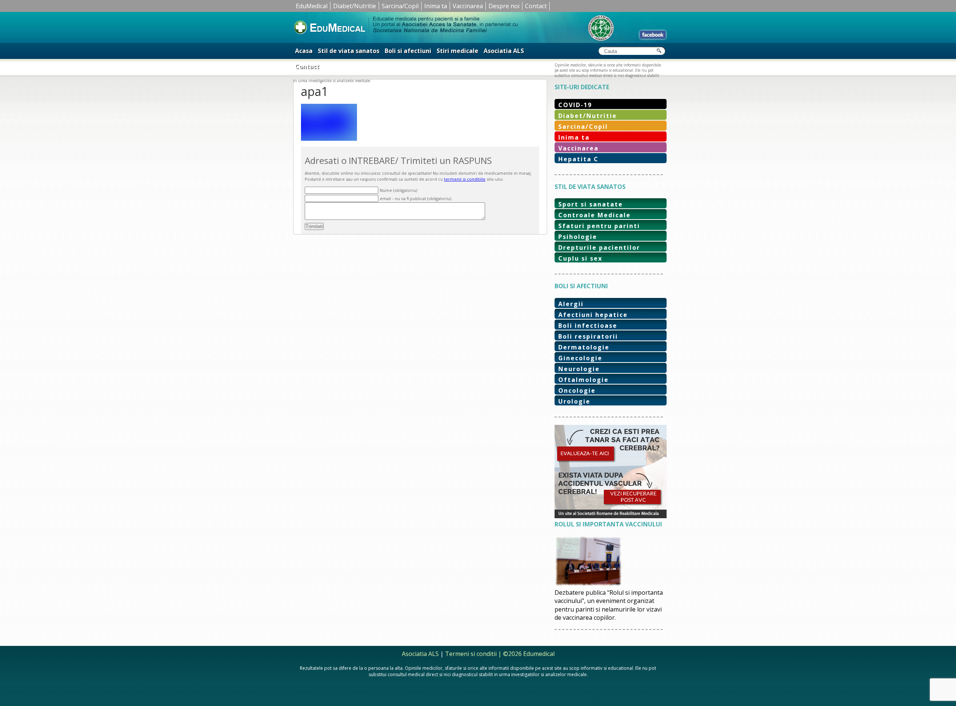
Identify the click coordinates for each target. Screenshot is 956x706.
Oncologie (577, 390)
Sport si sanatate (590, 204)
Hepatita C (578, 159)
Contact (536, 6)
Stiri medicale (457, 51)
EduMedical (312, 6)
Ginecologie (580, 358)
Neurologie (579, 369)
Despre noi (503, 6)
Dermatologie (583, 347)
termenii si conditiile (464, 179)
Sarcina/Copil (400, 6)
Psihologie (577, 237)
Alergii (571, 304)
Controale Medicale (594, 215)
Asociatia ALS (504, 51)
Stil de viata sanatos (348, 51)
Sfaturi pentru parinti (599, 226)
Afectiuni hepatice (593, 315)
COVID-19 (575, 105)
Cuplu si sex (580, 258)
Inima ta (435, 6)
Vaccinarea (468, 6)
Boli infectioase (587, 325)
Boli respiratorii (588, 336)
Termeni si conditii (471, 654)
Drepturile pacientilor (599, 247)
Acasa (304, 51)
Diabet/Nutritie (354, 6)
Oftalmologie (583, 380)
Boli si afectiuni (408, 51)
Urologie (574, 401)
